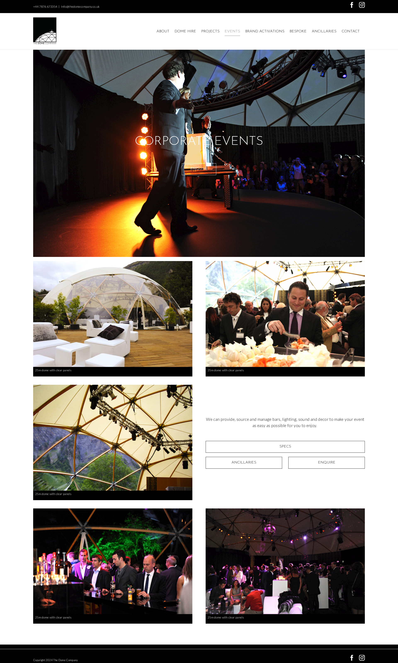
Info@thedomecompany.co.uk (80, 6)
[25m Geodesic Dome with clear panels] (112, 263)
